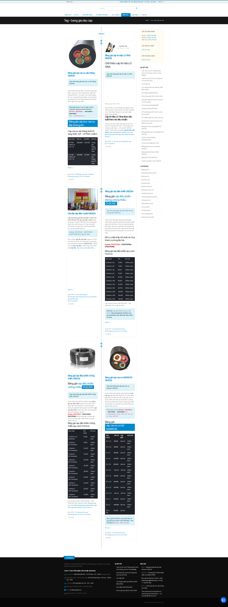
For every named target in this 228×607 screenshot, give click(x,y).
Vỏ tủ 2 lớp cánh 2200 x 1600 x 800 (152, 96)
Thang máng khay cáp (148, 197)
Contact (69, 558)
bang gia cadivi (74, 297)
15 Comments (74, 301)
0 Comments (86, 176)
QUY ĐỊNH (153, 2)
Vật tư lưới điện (146, 214)
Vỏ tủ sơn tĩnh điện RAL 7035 (150, 143)
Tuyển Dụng (145, 210)
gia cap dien (93, 297)
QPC (72, 174)
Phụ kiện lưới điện (101, 15)
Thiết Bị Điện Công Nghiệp (80, 571)
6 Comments (123, 331)
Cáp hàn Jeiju (147, 582)
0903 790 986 (151, 35)
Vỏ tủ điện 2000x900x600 (150, 93)
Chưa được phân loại (148, 173)
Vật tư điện (115, 15)
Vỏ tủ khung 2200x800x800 (150, 105)
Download (91, 174)
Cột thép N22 (146, 84)
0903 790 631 (152, 40)
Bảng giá (125, 15)
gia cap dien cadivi (73, 299)
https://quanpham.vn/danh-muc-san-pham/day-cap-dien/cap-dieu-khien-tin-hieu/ (120, 315)
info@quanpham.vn (76, 590)
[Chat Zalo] (223, 600)
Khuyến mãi (145, 183)
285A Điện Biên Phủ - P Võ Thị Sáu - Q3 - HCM (87, 574)
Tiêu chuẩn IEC (146, 203)
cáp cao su (80, 248)
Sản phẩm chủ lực (147, 190)
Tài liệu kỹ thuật (146, 193)
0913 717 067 (146, 50)
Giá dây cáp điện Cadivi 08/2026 (82, 213)
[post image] (83, 55)
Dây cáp (84, 174)
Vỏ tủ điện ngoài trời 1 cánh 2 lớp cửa (152, 117)
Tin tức (160, 2)
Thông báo (145, 200)
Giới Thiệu (135, 15)
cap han (73, 248)
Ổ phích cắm (145, 186)
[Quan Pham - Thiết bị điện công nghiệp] (69, 8)
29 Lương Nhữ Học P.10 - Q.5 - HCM (83, 583)
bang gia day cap (75, 176)
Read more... (71, 179)
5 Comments (123, 535)
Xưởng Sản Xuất (146, 217)
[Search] (136, 8)
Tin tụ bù (144, 207)
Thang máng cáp (125, 2)
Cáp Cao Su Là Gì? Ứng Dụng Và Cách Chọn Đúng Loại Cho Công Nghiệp (151, 73)
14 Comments (86, 514)
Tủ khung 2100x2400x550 (149, 108)
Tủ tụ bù (147, 2)
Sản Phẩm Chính (87, 15)
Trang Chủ (68, 15)
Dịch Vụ (76, 15)
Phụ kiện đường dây (137, 2)
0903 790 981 (151, 38)
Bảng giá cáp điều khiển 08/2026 (119, 191)
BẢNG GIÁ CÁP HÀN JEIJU (149, 157)
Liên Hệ (144, 15)
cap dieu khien (89, 248)
